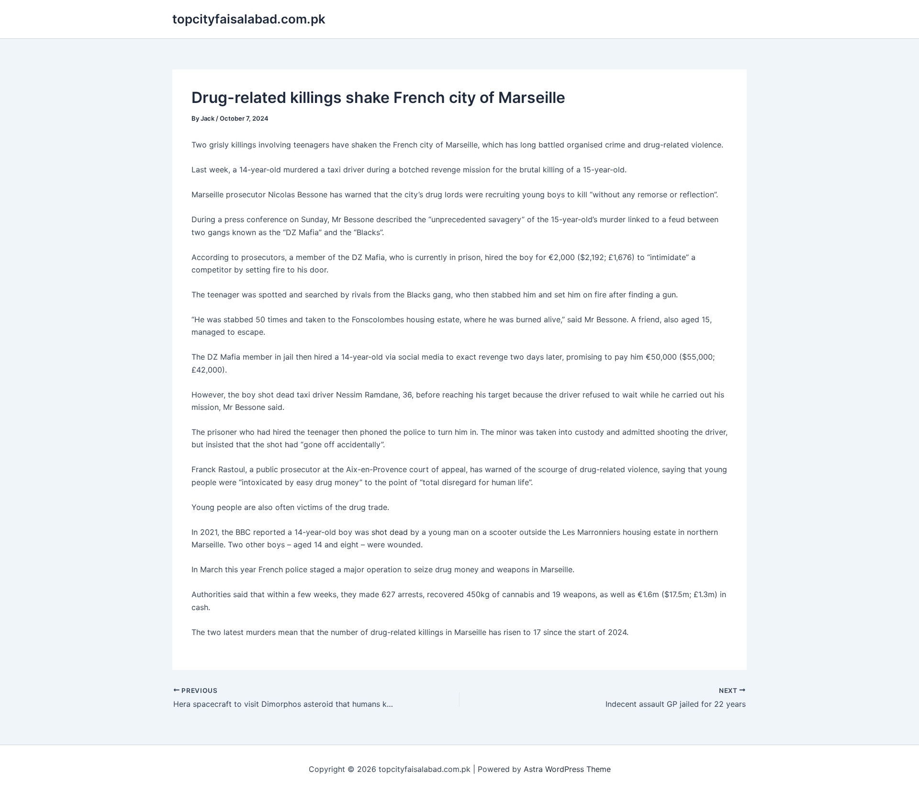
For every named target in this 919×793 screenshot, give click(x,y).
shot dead (389, 532)
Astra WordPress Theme (567, 769)
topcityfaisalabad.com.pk (248, 18)
